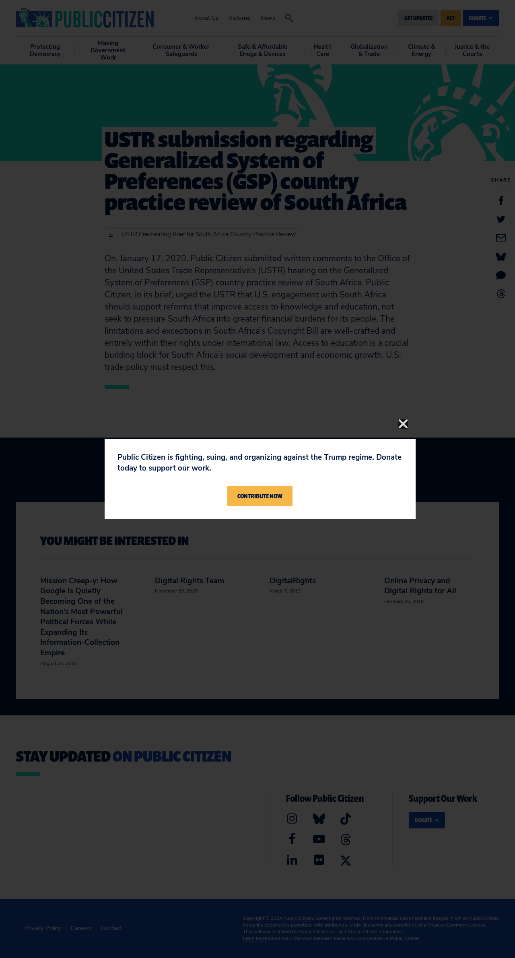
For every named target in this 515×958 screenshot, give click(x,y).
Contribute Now (259, 495)
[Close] (403, 424)
